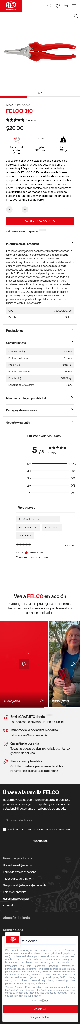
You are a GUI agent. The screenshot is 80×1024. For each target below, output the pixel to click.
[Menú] (74, 6)
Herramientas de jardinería (17, 865)
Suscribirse (40, 841)
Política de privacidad (61, 829)
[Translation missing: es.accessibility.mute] (41, 701)
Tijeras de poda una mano (17, 878)
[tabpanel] (45, 548)
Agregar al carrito (40, 220)
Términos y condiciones (32, 829)
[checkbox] (25, 535)
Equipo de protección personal (19, 871)
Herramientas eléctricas (16, 898)
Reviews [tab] (26, 508)
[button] (49, 6)
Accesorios (9, 905)
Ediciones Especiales (14, 892)
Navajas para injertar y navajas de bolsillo (25, 885)
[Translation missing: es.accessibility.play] (24, 664)
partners (23, 950)
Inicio (9, 105)
